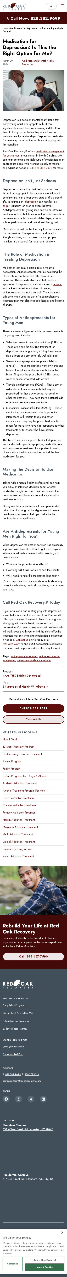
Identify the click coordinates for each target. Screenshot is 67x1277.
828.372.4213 (32, 1074)
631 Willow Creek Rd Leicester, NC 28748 (28, 1129)
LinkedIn (43, 1099)
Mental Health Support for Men (18, 1013)
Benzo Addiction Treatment (18, 798)
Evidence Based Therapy (15, 1028)
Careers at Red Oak (13, 1054)
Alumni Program (12, 761)
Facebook (6, 1099)
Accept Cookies (44, 1267)
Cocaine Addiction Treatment (19, 805)
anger (6, 206)
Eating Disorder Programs (16, 1021)
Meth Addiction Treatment (18, 834)
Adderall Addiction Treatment (20, 783)
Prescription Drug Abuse (17, 849)
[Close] (62, 1232)
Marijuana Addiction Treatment (20, 827)
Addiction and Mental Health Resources (38, 62)
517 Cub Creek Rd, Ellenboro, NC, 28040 (28, 1179)
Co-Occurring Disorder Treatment (22, 754)
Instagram (18, 1099)
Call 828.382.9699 (33, 708)
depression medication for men (34, 660)
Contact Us (33, 719)
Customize (12, 1263)
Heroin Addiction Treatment (19, 820)
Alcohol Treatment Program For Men (24, 791)
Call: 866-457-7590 (33, 957)
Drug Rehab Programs (14, 1005)
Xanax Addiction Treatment (18, 856)
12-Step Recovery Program (18, 747)
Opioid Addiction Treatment (19, 842)
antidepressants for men (24, 656)
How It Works (11, 739)
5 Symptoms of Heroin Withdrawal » (25, 687)
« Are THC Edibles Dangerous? (22, 676)
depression (31, 202)
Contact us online (26, 640)
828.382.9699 (43, 168)
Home (5, 28)
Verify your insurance (13, 1046)
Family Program (11, 769)
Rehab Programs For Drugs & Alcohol (25, 776)
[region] (33, 1251)
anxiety (57, 284)
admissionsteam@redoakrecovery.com (22, 1081)
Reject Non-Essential (45, 1260)
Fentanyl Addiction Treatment (19, 813)
